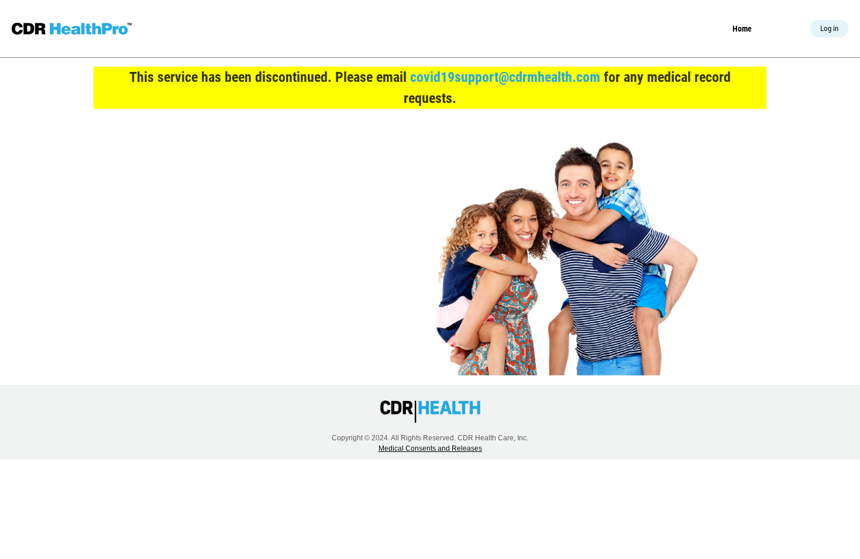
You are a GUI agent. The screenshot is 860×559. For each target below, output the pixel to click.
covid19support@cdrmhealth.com (505, 77)
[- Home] (72, 28)
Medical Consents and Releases (430, 448)
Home (742, 28)
